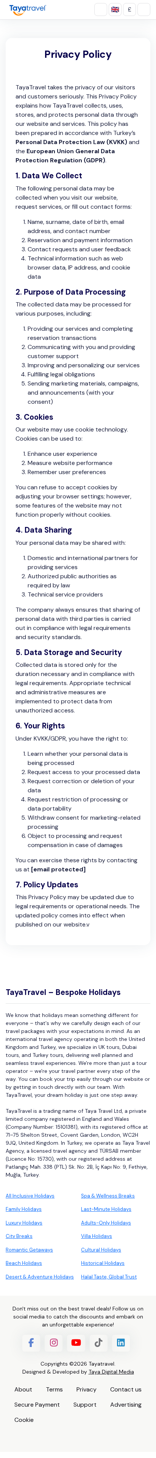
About (23, 1389)
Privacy (86, 1389)
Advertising (126, 1405)
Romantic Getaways (29, 1250)
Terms (54, 1389)
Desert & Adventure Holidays (40, 1277)
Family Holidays (24, 1209)
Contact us (126, 1389)
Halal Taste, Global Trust (109, 1277)
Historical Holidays (103, 1263)
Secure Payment (37, 1405)
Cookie (24, 1420)
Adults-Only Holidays (106, 1223)
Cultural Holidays (101, 1250)
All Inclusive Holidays (30, 1196)
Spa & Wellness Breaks (108, 1196)
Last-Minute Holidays (106, 1209)
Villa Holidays (96, 1236)
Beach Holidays (24, 1263)
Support (85, 1405)
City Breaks (19, 1236)
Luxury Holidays (24, 1223)
